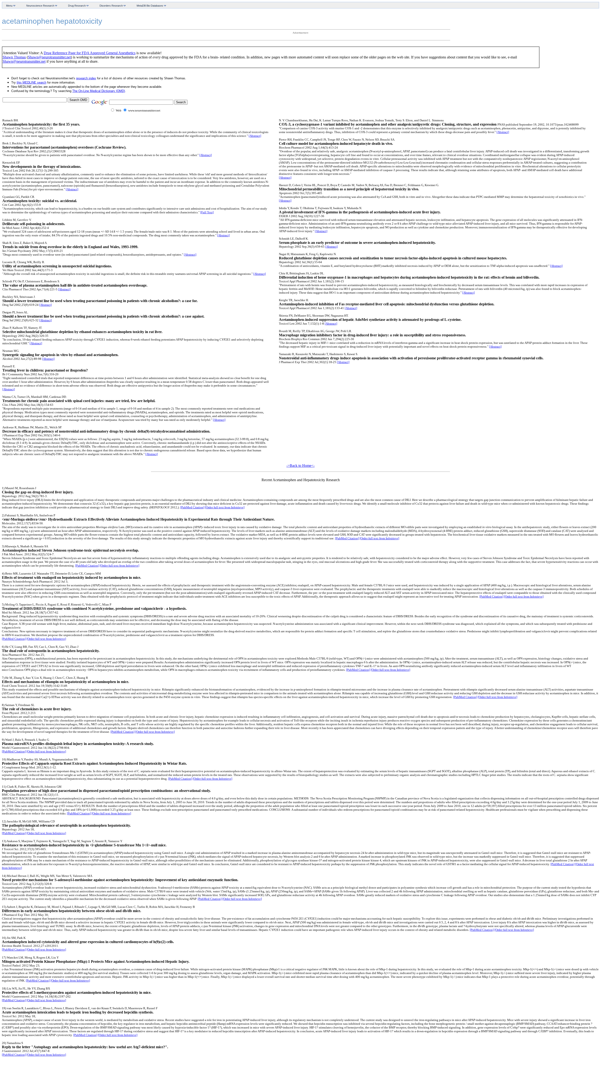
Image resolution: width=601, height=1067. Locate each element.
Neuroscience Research (39, 5)
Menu (8, 5)
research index (86, 78)
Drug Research (76, 5)
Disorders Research (110, 5)
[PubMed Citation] (192, 507)
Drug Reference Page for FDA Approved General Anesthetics (89, 53)
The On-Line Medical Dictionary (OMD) (98, 91)
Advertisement (300, 32)
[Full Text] (207, 212)
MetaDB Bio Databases (149, 5)
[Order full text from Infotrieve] (224, 507)
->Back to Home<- (300, 466)
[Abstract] (255, 136)
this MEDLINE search (31, 82)
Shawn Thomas (14, 57)
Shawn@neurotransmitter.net (49, 57)
